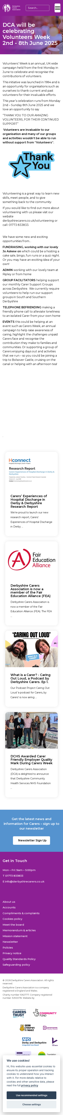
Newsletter (10, 941)
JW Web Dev (42, 998)
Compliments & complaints (21, 913)
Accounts (9, 907)
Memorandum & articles (19, 930)
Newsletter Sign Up (32, 840)
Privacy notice (12, 953)
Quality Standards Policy (19, 959)
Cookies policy (12, 919)
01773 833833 (14, 875)
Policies (8, 947)
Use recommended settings (31, 1095)
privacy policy (29, 1085)
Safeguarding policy (16, 964)
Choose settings (31, 1104)
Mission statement (15, 936)
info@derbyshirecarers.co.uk (24, 881)
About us (9, 901)
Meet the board (13, 924)
